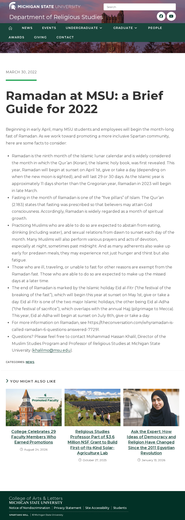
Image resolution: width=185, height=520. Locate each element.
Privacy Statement (67, 508)
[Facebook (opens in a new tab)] (161, 16)
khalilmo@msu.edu (52, 350)
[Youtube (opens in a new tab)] (171, 16)
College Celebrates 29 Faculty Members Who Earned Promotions (33, 437)
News (30, 362)
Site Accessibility (97, 508)
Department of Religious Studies (56, 17)
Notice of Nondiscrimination (29, 508)
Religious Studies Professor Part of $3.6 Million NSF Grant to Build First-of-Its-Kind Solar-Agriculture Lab (92, 442)
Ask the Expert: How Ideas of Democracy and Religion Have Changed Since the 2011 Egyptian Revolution (151, 442)
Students (119, 508)
